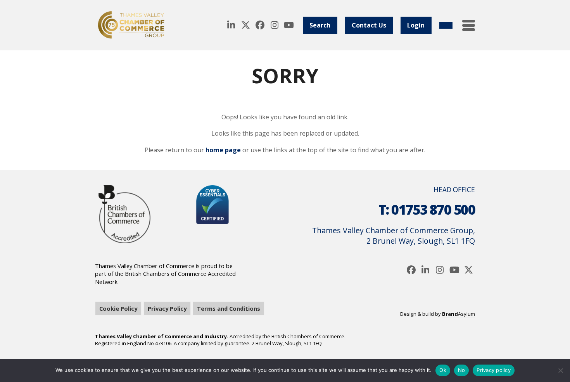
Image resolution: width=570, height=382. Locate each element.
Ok (442, 370)
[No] (560, 370)
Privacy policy (494, 370)
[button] (468, 25)
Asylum (458, 313)
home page (223, 150)
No (461, 370)
